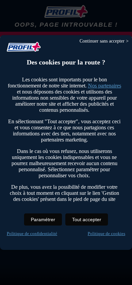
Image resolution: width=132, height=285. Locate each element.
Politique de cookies (106, 233)
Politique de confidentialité (32, 233)
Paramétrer (43, 219)
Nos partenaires (104, 85)
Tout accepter (86, 219)
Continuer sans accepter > (104, 41)
